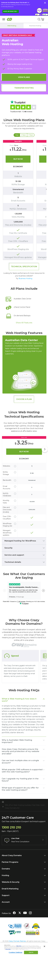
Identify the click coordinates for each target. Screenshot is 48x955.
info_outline (15, 466)
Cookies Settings (15, 952)
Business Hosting (25, 278)
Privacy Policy (8, 949)
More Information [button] (10, 11)
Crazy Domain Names (17, 941)
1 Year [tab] (17, 135)
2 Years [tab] (23, 135)
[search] (39, 19)
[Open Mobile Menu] (3, 19)
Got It (31, 952)
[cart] (42, 19)
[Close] (44, 946)
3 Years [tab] (30, 135)
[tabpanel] (24, 199)
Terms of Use (18, 945)
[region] (24, 199)
